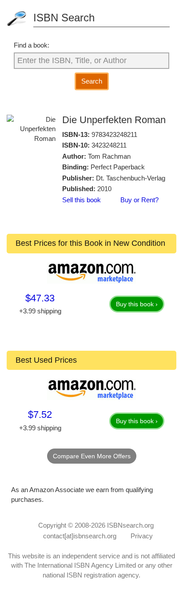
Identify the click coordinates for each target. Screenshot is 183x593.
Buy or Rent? (139, 200)
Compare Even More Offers (92, 456)
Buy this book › (137, 304)
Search (91, 81)
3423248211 (109, 145)
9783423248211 (114, 134)
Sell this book (81, 200)
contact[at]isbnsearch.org (79, 536)
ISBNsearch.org (130, 525)
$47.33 (40, 298)
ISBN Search (64, 18)
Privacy (142, 536)
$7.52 (40, 414)
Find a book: (31, 45)
